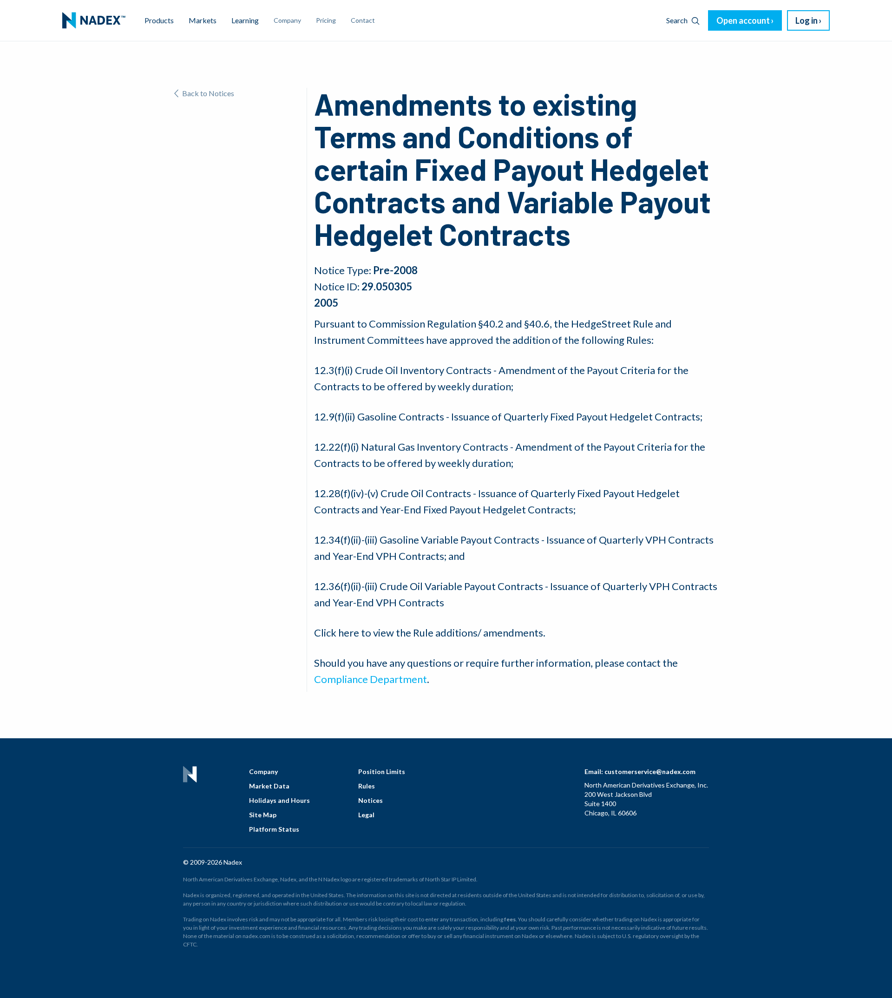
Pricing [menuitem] (326, 20)
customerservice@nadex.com (649, 771)
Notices (370, 800)
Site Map (262, 815)
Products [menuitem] (159, 20)
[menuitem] (93, 20)
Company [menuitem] (287, 20)
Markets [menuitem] (202, 20)
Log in (806, 20)
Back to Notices (208, 93)
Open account (743, 20)
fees (510, 919)
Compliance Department (370, 679)
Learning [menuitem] (245, 20)
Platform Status (274, 829)
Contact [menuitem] (363, 20)
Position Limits (381, 771)
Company (263, 771)
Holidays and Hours (279, 800)
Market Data (269, 786)
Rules (366, 786)
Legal (366, 815)
